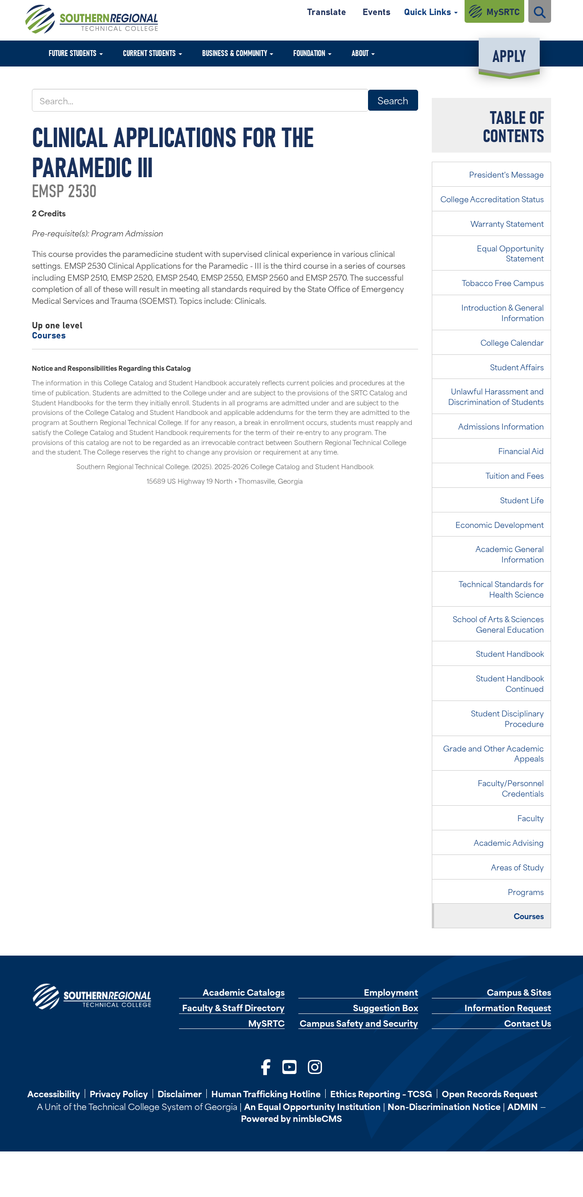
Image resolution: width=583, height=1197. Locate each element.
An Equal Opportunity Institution (312, 1106)
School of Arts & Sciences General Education (498, 624)
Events (376, 11)
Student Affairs (517, 367)
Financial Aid (521, 450)
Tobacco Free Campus (503, 282)
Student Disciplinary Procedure (507, 718)
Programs (526, 891)
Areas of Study (517, 867)
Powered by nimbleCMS (291, 1118)
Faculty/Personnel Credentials (511, 788)
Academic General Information (510, 553)
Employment (391, 992)
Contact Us (527, 1023)
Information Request (508, 1008)
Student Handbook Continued (510, 683)
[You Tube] (289, 1066)
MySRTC (503, 11)
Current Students (150, 52)
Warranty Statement (507, 223)
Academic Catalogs (244, 992)
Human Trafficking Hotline (266, 1093)
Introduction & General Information (502, 312)
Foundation (310, 52)
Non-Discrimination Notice (444, 1106)
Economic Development (499, 524)
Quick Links (428, 11)
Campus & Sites (519, 992)
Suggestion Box (385, 1008)
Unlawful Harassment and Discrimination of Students (496, 396)
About (361, 52)
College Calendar (512, 342)
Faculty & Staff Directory (233, 1008)
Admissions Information (501, 426)
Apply (509, 55)
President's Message (506, 174)
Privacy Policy (119, 1093)
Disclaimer (180, 1093)
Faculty (530, 818)
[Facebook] (266, 1066)
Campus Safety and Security (359, 1023)
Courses (49, 334)
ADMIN (522, 1106)
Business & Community (235, 52)
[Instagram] (315, 1066)
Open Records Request (489, 1093)
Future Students (73, 52)
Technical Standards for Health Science (501, 589)
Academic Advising (509, 842)
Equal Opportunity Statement (510, 253)
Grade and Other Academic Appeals (493, 753)
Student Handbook (510, 653)
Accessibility (53, 1093)
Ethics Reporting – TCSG (381, 1093)
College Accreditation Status (492, 199)
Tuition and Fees (515, 475)
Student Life (522, 500)
